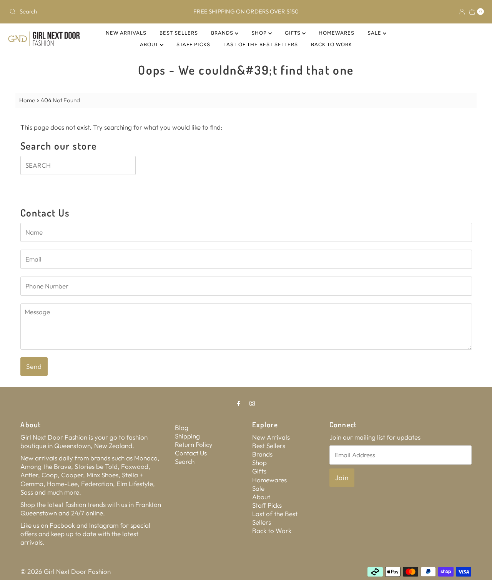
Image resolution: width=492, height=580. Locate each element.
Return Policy (194, 444)
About (150, 44)
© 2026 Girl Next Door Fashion (65, 571)
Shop (259, 33)
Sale (375, 33)
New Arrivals (126, 33)
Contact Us (191, 453)
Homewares (336, 33)
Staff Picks (193, 44)
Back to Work (331, 44)
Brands (223, 33)
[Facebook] (238, 403)
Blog (181, 427)
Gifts (293, 33)
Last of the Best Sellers (260, 44)
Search (184, 461)
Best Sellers (179, 33)
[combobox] (84, 11)
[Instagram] (252, 403)
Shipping (187, 436)
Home (27, 100)
